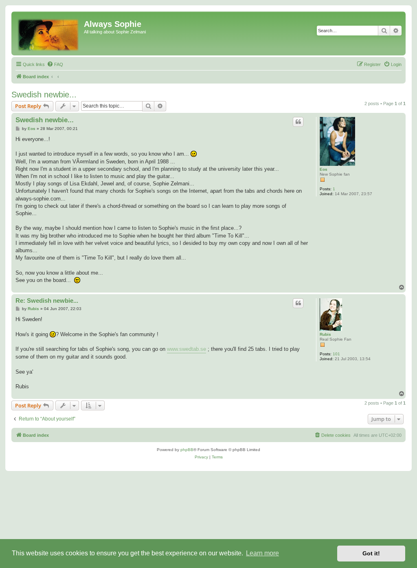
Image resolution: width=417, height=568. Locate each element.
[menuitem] (55, 64)
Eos (323, 169)
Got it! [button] (371, 553)
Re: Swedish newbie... (46, 300)
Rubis (325, 334)
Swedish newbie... (44, 94)
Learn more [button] (262, 553)
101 (336, 354)
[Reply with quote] (298, 122)
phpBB (186, 449)
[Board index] (48, 33)
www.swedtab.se (186, 349)
